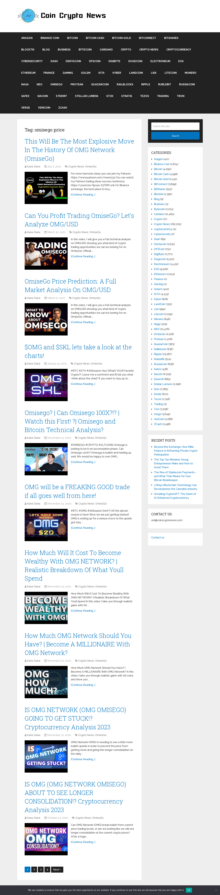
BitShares (171, 38)
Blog (46, 49)
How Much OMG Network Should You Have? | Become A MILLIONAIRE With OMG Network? (78, 644)
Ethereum (28, 72)
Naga (25, 84)
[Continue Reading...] (83, 194)
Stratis (126, 96)
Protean (77, 84)
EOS (181, 61)
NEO (39, 84)
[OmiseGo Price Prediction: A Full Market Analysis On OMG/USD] (46, 319)
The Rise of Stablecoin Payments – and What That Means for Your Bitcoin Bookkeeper (175, 476)
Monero (190, 72)
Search (175, 136)
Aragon (27, 38)
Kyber (117, 72)
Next (56, 869)
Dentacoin (73, 61)
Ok (188, 890)
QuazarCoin (100, 84)
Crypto (126, 49)
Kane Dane (33, 166)
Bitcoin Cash (95, 38)
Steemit (61, 96)
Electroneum (160, 61)
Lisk (154, 72)
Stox (109, 96)
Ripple (145, 84)
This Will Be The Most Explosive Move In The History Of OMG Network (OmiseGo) (79, 149)
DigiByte (114, 61)
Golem (85, 72)
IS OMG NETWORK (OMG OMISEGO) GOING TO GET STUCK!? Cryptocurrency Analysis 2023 (75, 718)
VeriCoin (44, 107)
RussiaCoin (187, 84)
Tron (180, 96)
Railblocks (125, 84)
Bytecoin (85, 49)
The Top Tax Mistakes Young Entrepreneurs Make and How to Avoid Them (173, 463)
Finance (49, 72)
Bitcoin (72, 38)
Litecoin (171, 72)
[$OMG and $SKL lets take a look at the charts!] (46, 385)
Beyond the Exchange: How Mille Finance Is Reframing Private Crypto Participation (175, 450)
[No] (216, 890)
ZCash (62, 107)
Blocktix (27, 49)
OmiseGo (56, 84)
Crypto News (148, 49)
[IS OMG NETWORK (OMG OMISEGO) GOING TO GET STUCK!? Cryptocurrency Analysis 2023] (46, 756)
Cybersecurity (32, 61)
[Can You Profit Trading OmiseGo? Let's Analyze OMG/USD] (46, 253)
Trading (163, 96)
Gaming (68, 72)
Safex (25, 96)
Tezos (144, 96)
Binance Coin (50, 38)
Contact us (157, 537)
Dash (54, 61)
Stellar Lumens (86, 96)
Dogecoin (135, 61)
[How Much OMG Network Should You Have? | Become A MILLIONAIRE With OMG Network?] (46, 682)
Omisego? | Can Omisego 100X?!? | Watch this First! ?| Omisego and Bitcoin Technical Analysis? (72, 421)
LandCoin (136, 72)
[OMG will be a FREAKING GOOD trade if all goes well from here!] (46, 525)
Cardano (106, 49)
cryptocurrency (178, 49)
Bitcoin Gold (121, 38)
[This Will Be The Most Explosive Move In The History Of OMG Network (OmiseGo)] (46, 188)
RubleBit (164, 84)
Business (64, 49)
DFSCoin (94, 61)
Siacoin (42, 96)
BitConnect (147, 38)
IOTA (101, 72)
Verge (25, 107)
